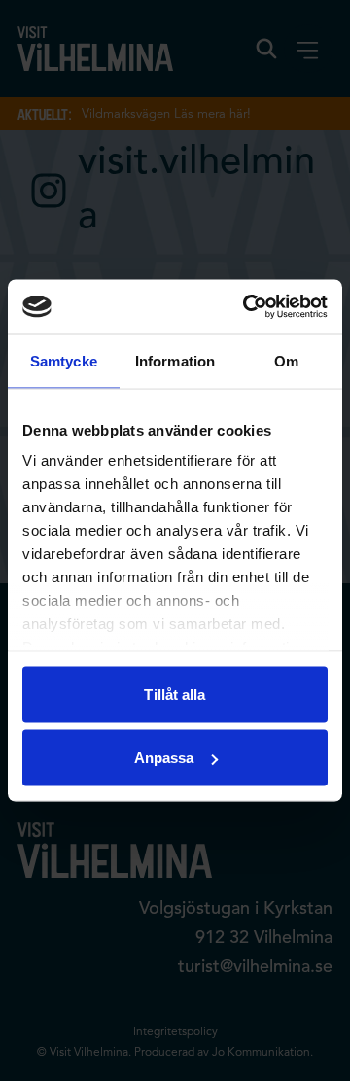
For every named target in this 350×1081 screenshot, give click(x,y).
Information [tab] (175, 360)
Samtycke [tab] (63, 360)
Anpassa (164, 758)
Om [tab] (286, 360)
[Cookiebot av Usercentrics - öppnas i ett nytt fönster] (247, 307)
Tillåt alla (174, 693)
